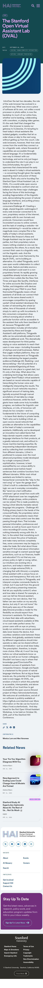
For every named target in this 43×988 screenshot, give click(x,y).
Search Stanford (10, 953)
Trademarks (28, 956)
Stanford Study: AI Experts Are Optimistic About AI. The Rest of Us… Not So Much (13, 806)
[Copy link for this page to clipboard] (4, 727)
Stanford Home (10, 946)
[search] (33, 6)
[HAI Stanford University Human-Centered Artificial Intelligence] (12, 5)
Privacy (26, 950)
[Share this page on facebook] (11, 727)
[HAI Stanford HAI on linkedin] (24, 844)
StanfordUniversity (21, 940)
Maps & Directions (11, 950)
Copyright (27, 953)
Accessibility (28, 962)
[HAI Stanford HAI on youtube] (18, 844)
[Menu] (38, 6)
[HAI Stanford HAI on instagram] (31, 844)
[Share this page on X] (7, 727)
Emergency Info (10, 956)
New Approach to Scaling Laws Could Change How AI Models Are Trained (14, 782)
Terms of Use (28, 946)
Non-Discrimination (31, 959)
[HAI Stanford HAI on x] (5, 844)
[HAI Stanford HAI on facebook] (11, 844)
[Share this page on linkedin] (14, 727)
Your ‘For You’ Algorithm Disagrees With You (14, 760)
